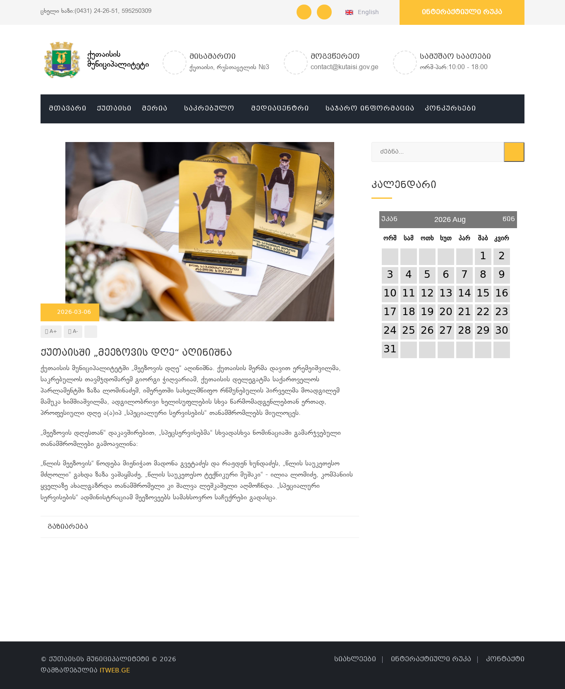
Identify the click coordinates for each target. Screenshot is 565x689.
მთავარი (67, 109)
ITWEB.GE (115, 671)
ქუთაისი (114, 109)
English (367, 12)
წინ (509, 216)
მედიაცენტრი (280, 109)
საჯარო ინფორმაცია (370, 109)
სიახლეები (355, 659)
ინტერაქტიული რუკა (462, 12)
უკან (389, 216)
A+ (52, 331)
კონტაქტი (505, 659)
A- (74, 331)
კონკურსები (450, 109)
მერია (155, 109)
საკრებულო (209, 109)
